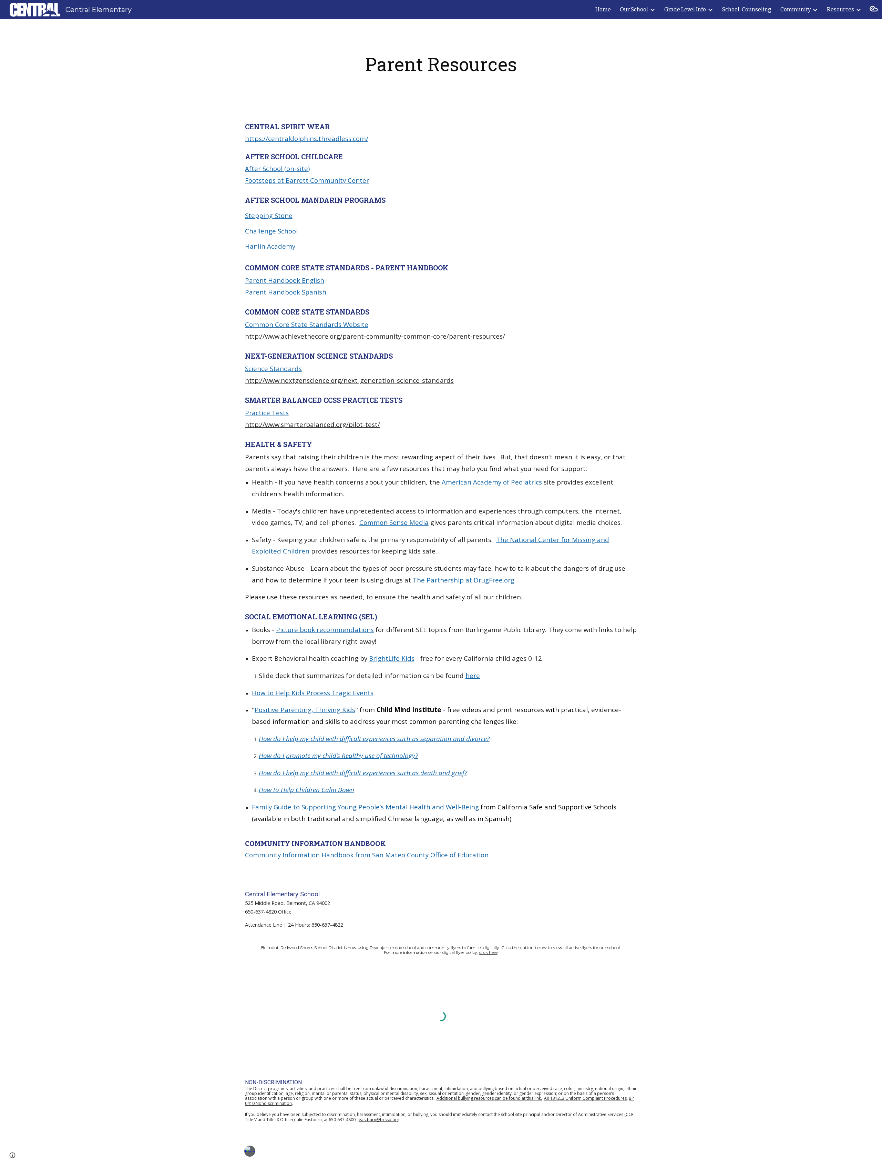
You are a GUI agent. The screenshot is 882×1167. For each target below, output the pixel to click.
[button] (873, 9)
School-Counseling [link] (746, 9)
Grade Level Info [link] (685, 9)
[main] (441, 64)
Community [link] (795, 9)
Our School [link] (634, 9)
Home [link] (603, 9)
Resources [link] (840, 9)
